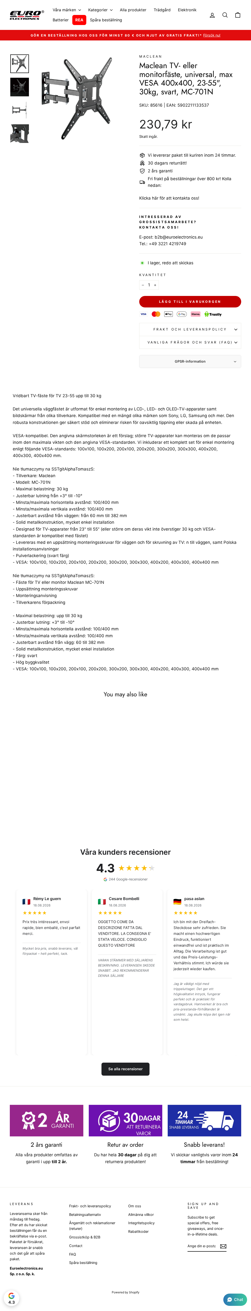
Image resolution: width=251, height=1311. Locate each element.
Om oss (134, 1206)
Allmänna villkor (141, 1214)
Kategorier (98, 9)
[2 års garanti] (46, 1120)
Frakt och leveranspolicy (190, 329)
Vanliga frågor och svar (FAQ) (190, 342)
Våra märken (65, 9)
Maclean (151, 56)
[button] (235, 1299)
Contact (75, 1246)
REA (79, 19)
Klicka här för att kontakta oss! (169, 198)
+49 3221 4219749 (167, 243)
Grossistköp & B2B (84, 1237)
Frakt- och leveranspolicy (90, 1206)
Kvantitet (153, 275)
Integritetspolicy (141, 1223)
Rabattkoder (138, 1231)
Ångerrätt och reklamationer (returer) (92, 1226)
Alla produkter (133, 9)
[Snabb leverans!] (204, 1120)
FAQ (72, 1254)
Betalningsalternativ (85, 1214)
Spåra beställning (106, 19)
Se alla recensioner (125, 1069)
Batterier (61, 19)
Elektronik (187, 9)
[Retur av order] (125, 1120)
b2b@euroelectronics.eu (179, 237)
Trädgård (162, 9)
